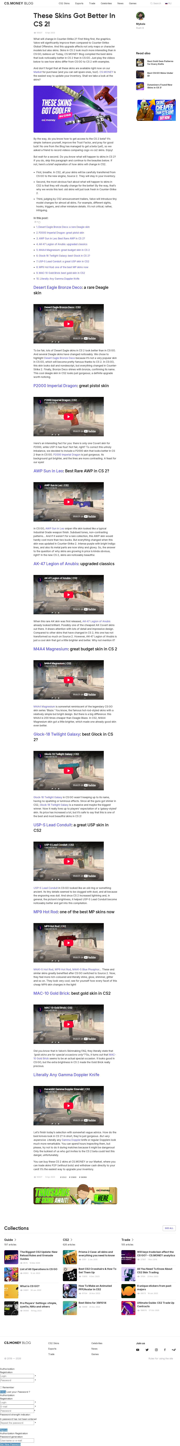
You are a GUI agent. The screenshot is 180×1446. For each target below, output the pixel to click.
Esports (79, 3)
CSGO (73, 1177)
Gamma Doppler (71, 1139)
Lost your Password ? (18, 1391)
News (120, 3)
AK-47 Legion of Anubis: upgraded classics (63, 244)
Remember (8, 1387)
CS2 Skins (64, 3)
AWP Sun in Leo (48, 471)
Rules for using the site (160, 1358)
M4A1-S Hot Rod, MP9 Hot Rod (52, 969)
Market (37, 72)
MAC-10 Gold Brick (51, 993)
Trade (92, 3)
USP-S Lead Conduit (52, 825)
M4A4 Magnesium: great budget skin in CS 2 (64, 249)
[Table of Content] (35, 222)
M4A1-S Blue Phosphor (85, 969)
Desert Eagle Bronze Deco (57, 287)
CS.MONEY (106, 72)
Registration (6, 1372)
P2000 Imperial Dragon (55, 385)
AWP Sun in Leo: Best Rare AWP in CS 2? (62, 238)
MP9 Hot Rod (45, 911)
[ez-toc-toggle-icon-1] (36, 222)
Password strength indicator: (15, 1414)
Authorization (7, 1395)
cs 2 (64, 1177)
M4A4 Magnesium (50, 649)
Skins (83, 1177)
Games (132, 3)
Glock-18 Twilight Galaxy (56, 734)
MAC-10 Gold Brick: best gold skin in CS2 (62, 272)
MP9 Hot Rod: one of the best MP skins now (63, 267)
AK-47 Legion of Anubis (55, 563)
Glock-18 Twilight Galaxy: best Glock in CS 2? (64, 255)
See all (169, 1228)
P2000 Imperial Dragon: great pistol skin (61, 232)
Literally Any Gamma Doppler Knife (59, 278)
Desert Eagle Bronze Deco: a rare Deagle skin (64, 226)
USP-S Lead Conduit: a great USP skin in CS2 (64, 261)
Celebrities (106, 3)
